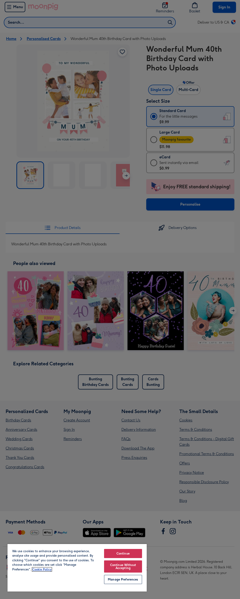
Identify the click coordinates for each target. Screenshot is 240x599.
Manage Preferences (123, 579)
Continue (123, 553)
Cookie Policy (42, 569)
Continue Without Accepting (123, 566)
